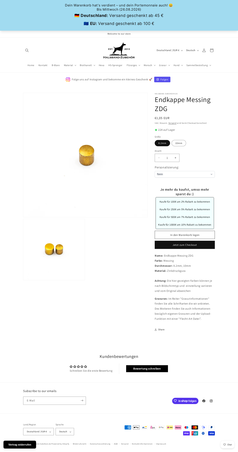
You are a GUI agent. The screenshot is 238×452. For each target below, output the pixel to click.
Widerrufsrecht (80, 444)
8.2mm (162, 143)
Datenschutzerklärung (100, 444)
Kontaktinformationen (142, 444)
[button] (27, 50)
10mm (178, 143)
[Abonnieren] (82, 400)
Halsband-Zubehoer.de (40, 444)
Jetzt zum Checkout (185, 244)
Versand (172, 123)
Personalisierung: (167, 167)
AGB (116, 444)
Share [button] (161, 329)
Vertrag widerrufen (19, 444)
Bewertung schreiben (147, 368)
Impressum (161, 444)
